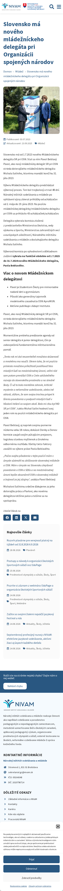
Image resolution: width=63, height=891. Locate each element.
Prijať (31, 859)
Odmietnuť (31, 868)
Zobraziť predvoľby (31, 878)
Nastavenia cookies (18, 886)
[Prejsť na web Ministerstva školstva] (33, 6)
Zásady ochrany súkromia (40, 886)
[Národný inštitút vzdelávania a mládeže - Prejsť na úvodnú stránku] (11, 6)
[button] (58, 826)
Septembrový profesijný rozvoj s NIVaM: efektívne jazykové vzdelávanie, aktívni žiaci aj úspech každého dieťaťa (29, 638)
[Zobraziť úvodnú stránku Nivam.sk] (18, 704)
